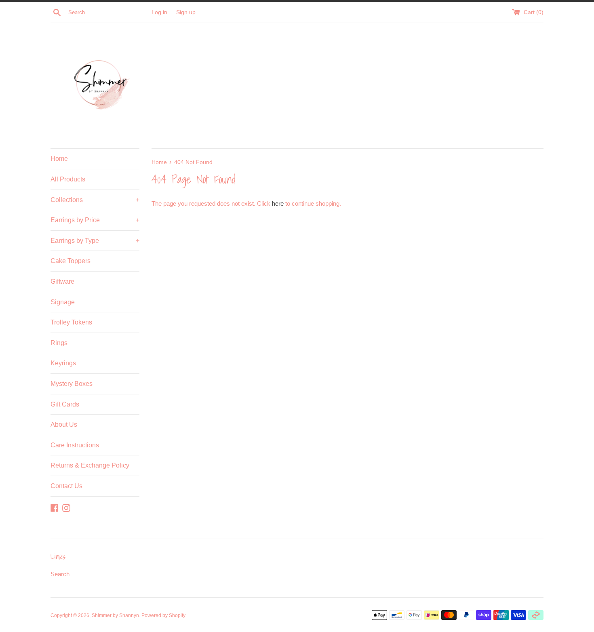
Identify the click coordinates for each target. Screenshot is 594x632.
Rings (59, 342)
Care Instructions (75, 445)
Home (59, 158)
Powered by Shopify (163, 615)
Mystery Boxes (72, 383)
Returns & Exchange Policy (90, 465)
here (278, 203)
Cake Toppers (71, 260)
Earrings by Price (95, 220)
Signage (63, 302)
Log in (159, 12)
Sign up (186, 12)
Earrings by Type (95, 240)
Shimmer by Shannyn (115, 615)
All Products (68, 179)
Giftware (62, 281)
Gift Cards (65, 404)
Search (60, 574)
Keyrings (63, 363)
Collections (95, 199)
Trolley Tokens (71, 322)
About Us (64, 424)
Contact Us (66, 485)
